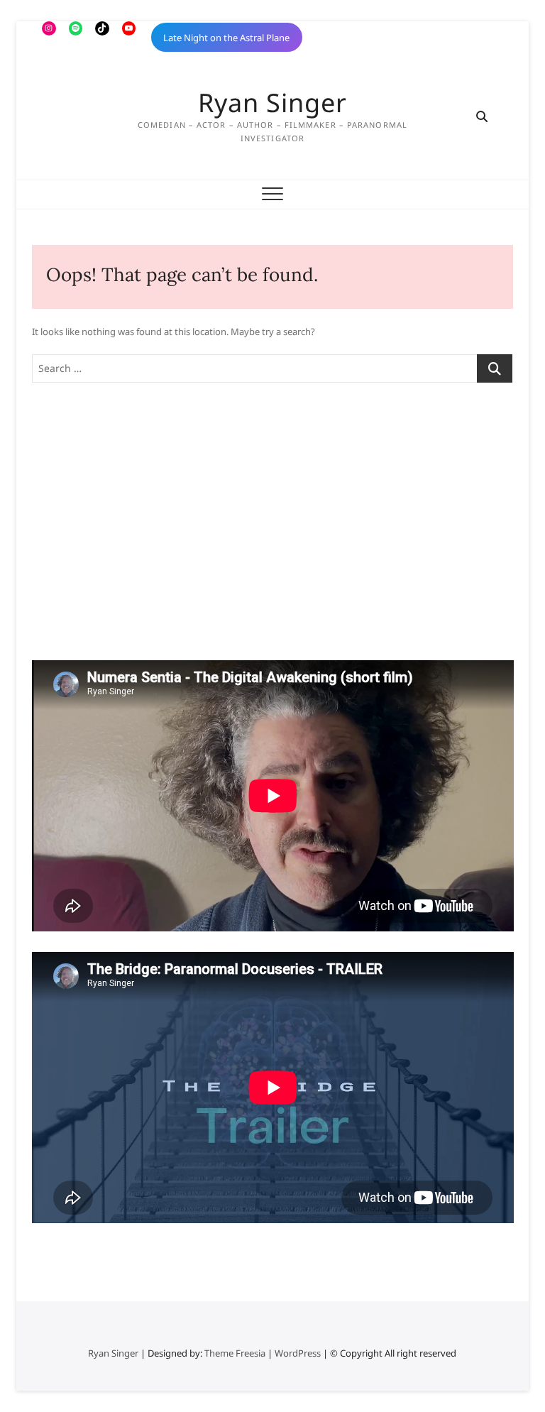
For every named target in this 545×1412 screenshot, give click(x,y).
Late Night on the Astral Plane (226, 37)
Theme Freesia (234, 1353)
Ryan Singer (272, 103)
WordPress (298, 1353)
